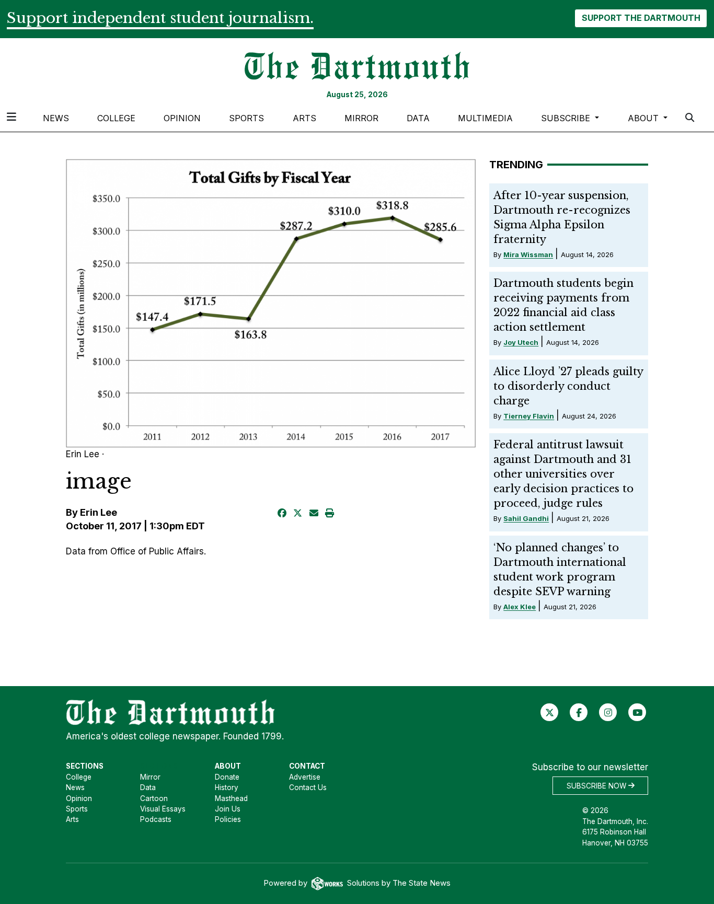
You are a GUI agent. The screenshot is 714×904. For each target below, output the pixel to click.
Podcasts (155, 819)
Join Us (227, 809)
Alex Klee (519, 606)
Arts (304, 118)
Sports (246, 118)
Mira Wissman (528, 254)
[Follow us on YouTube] (637, 712)
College (116, 118)
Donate (227, 777)
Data (418, 118)
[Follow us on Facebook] (579, 712)
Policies (228, 819)
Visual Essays (163, 809)
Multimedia (485, 118)
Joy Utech (520, 342)
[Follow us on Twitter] (549, 712)
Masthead (231, 798)
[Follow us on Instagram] (608, 712)
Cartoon (154, 798)
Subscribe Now (597, 785)
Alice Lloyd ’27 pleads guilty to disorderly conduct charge (568, 386)
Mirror (361, 118)
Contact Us (308, 787)
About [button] (644, 118)
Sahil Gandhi (526, 518)
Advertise (304, 777)
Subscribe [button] (567, 118)
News (56, 118)
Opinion (182, 118)
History (226, 787)
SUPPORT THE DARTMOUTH (641, 18)
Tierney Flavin (528, 416)
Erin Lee (98, 512)
